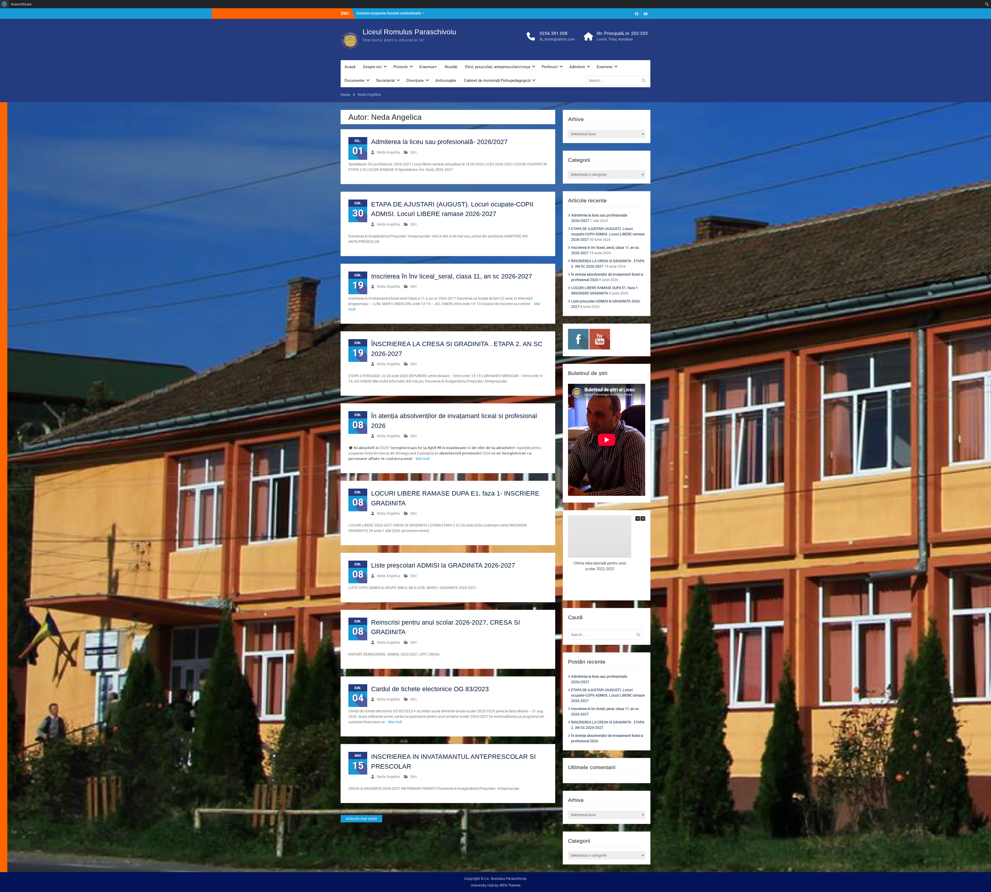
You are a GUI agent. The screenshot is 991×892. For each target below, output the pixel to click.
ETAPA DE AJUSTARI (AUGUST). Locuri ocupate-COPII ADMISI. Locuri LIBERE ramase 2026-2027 (608, 234)
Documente (354, 80)
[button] (643, 518)
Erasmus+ (428, 67)
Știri (413, 152)
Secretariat (385, 80)
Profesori (550, 67)
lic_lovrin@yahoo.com (557, 39)
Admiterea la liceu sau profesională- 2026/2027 (439, 141)
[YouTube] (645, 13)
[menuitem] (4, 4)
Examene (604, 67)
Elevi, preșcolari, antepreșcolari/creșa (497, 67)
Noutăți (451, 67)
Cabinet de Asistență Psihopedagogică (497, 80)
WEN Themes (510, 885)
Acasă (350, 67)
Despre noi (372, 67)
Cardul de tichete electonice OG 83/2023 (430, 688)
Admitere (577, 67)
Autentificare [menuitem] (21, 4)
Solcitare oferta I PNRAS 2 (377, 13)
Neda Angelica (388, 152)
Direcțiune (415, 80)
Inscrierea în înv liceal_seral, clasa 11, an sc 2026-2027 (451, 276)
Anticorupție (445, 80)
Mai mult (423, 459)
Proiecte (400, 67)
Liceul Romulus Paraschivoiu (409, 32)
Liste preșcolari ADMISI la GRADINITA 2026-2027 (443, 565)
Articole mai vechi (361, 818)
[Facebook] (636, 13)
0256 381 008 (554, 33)
